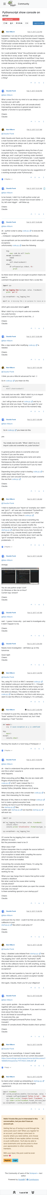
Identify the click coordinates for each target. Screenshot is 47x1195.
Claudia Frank (11, 91)
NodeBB (21, 1179)
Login (15, 1160)
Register (8, 1160)
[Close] (42, 1118)
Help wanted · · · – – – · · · (12, 19)
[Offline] (3, 32)
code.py (25, 231)
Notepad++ (34, 1173)
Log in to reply (39, 23)
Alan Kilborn (10, 32)
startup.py (5, 530)
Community (23, 4)
